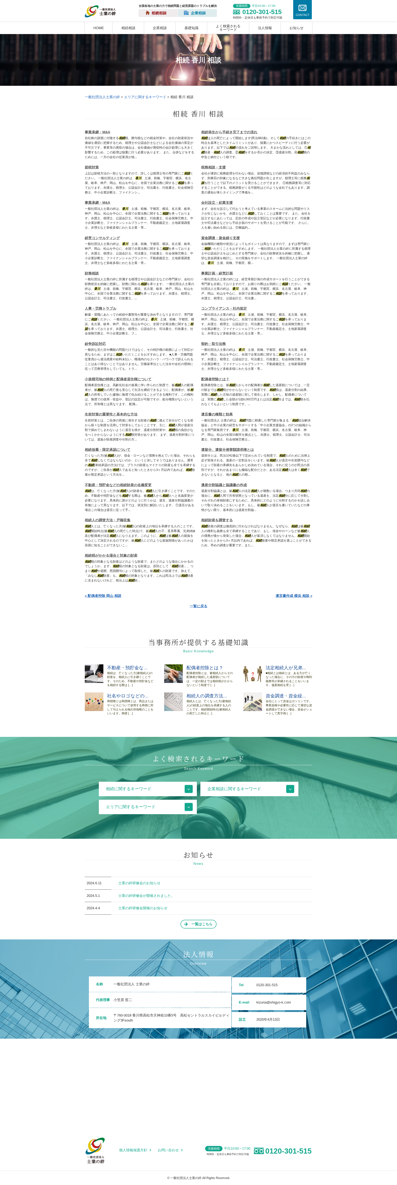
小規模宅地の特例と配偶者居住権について (118, 379)
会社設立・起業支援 (217, 203)
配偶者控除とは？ (215, 379)
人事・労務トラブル (100, 308)
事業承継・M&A (97, 132)
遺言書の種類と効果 (217, 414)
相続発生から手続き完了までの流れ (229, 132)
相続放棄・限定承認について (107, 450)
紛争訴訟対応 (95, 344)
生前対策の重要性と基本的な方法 (111, 414)
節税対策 (92, 167)
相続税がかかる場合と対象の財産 (111, 555)
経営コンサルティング (102, 238)
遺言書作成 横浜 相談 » (294, 596)
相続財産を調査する (217, 520)
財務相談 (92, 273)
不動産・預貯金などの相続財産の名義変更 (118, 485)
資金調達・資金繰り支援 (220, 238)
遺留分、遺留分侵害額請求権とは (227, 450)
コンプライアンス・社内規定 (224, 308)
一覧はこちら (202, 924)
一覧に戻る (198, 606)
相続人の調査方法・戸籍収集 (107, 520)
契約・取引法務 (213, 344)
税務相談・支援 (213, 167)
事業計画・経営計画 (217, 273)
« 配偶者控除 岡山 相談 (103, 596)
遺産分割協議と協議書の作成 (224, 485)
